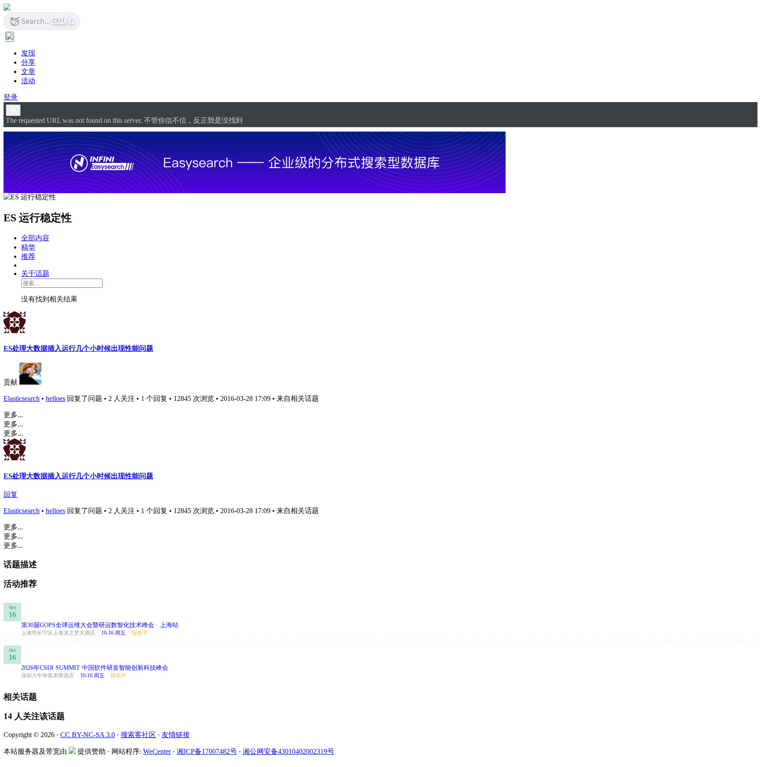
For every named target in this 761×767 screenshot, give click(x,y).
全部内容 (35, 238)
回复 (11, 494)
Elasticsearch (22, 398)
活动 (28, 80)
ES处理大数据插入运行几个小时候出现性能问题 (78, 348)
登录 (11, 97)
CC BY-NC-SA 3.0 (87, 734)
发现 (28, 53)
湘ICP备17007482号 (207, 751)
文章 (28, 71)
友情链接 (176, 734)
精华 (28, 247)
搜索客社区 (138, 734)
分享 (28, 62)
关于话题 (35, 273)
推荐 (28, 256)
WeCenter (157, 751)
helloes (55, 398)
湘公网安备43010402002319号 (288, 751)
